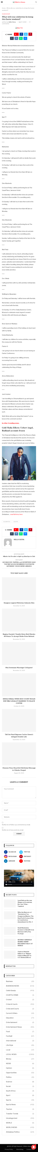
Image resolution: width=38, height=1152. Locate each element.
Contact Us (30, 1149)
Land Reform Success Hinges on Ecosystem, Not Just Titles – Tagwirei (25, 903)
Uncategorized (20, 1118)
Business (20, 981)
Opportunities (20, 1073)
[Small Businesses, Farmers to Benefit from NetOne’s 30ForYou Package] (10, 931)
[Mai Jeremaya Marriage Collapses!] (19, 653)
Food (20, 1031)
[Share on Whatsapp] (21, 38)
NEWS (20, 1063)
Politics (20, 1077)
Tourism (20, 1109)
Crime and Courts (20, 1009)
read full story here (16, 514)
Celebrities (6, 521)
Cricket (20, 1000)
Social (20, 1086)
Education (20, 1018)
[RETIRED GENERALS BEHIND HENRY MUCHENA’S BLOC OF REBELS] (10, 943)
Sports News (20, 1104)
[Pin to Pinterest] (30, 34)
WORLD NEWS (20, 1127)
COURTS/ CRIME (20, 995)
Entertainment (20, 1022)
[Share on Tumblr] (12, 38)
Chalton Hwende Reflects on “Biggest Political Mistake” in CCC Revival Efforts (24, 954)
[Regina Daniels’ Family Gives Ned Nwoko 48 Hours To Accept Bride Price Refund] (19, 620)
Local (20, 1050)
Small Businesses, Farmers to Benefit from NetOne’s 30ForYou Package (26, 931)
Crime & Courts (20, 1004)
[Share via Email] (25, 38)
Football (20, 1036)
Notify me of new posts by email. (13, 830)
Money (20, 1059)
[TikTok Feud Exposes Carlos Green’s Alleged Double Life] (19, 720)
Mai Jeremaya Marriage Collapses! (19, 668)
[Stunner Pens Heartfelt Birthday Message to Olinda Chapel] (19, 753)
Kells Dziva (12, 22)
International (20, 1041)
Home (3, 8)
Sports (20, 1100)
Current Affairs (20, 1013)
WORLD (20, 1123)
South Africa (20, 1091)
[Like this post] (17, 34)
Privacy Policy (9, 1149)
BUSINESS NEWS (20, 986)
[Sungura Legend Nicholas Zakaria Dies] (19, 588)
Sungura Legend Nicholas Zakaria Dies (19, 603)
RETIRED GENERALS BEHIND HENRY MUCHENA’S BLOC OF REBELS (25, 942)
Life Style (20, 1045)
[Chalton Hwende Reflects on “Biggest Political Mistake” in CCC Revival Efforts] (10, 955)
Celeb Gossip (20, 990)
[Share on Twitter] (26, 34)
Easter (16, 521)
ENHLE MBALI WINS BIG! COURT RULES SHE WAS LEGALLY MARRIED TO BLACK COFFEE (19, 701)
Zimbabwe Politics (20, 1132)
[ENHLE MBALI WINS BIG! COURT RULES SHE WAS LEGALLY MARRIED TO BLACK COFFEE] (19, 684)
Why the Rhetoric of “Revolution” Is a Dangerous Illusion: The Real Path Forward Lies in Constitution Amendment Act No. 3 (26, 917)
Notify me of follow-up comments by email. (16, 825)
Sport (20, 1095)
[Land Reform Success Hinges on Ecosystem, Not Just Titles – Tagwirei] (10, 903)
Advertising (19, 1149)
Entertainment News (20, 1027)
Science (20, 1082)
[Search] (36, 2)
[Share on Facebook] (21, 34)
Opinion (20, 1068)
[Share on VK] (16, 38)
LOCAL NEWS (20, 1054)
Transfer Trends (20, 1114)
